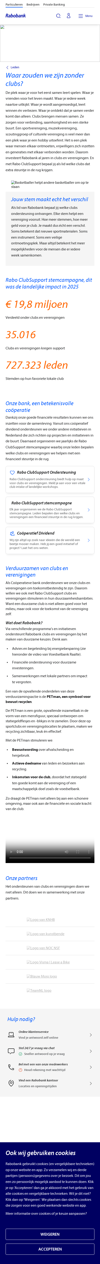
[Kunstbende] (50, 934)
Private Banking (54, 5)
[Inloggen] (68, 16)
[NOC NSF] (50, 948)
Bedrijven (33, 5)
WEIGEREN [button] (50, 1234)
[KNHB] (50, 920)
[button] (50, 1052)
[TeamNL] (50, 990)
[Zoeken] (58, 15)
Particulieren (14, 5)
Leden (15, 67)
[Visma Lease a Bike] (50, 962)
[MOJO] (50, 976)
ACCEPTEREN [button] (50, 1249)
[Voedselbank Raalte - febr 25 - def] (50, 845)
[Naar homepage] (16, 16)
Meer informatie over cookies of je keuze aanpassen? (46, 1213)
